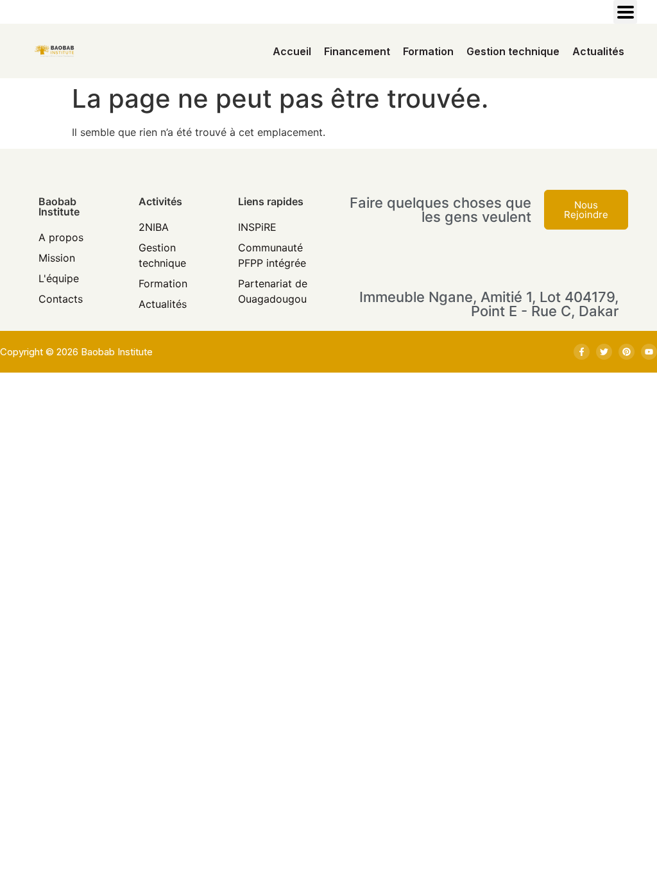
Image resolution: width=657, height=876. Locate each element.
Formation (428, 51)
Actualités (598, 51)
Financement (357, 51)
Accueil (292, 51)
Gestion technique (512, 51)
